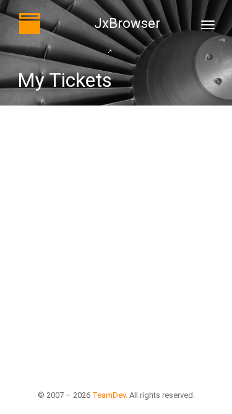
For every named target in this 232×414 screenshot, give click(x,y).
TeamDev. (109, 395)
